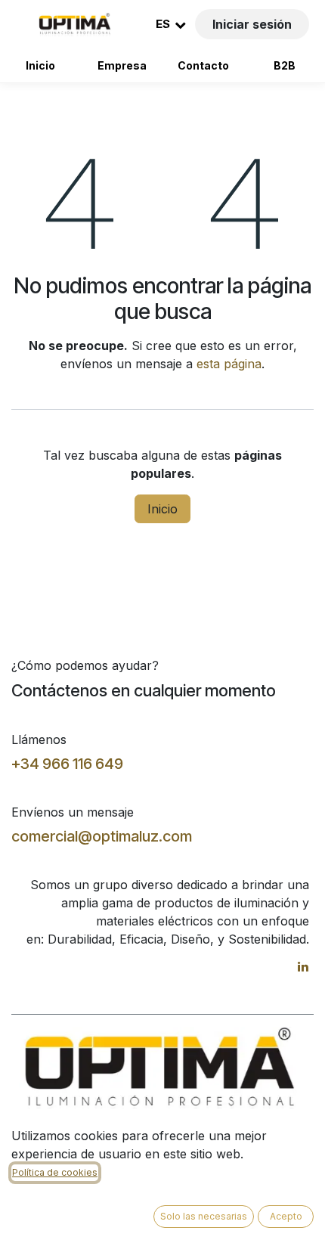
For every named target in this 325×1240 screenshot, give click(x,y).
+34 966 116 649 (67, 764)
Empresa (122, 65)
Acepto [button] (286, 1216)
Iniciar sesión (252, 24)
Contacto (203, 65)
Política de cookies (55, 1172)
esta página (229, 363)
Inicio (40, 65)
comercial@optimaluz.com (101, 836)
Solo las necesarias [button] (203, 1216)
